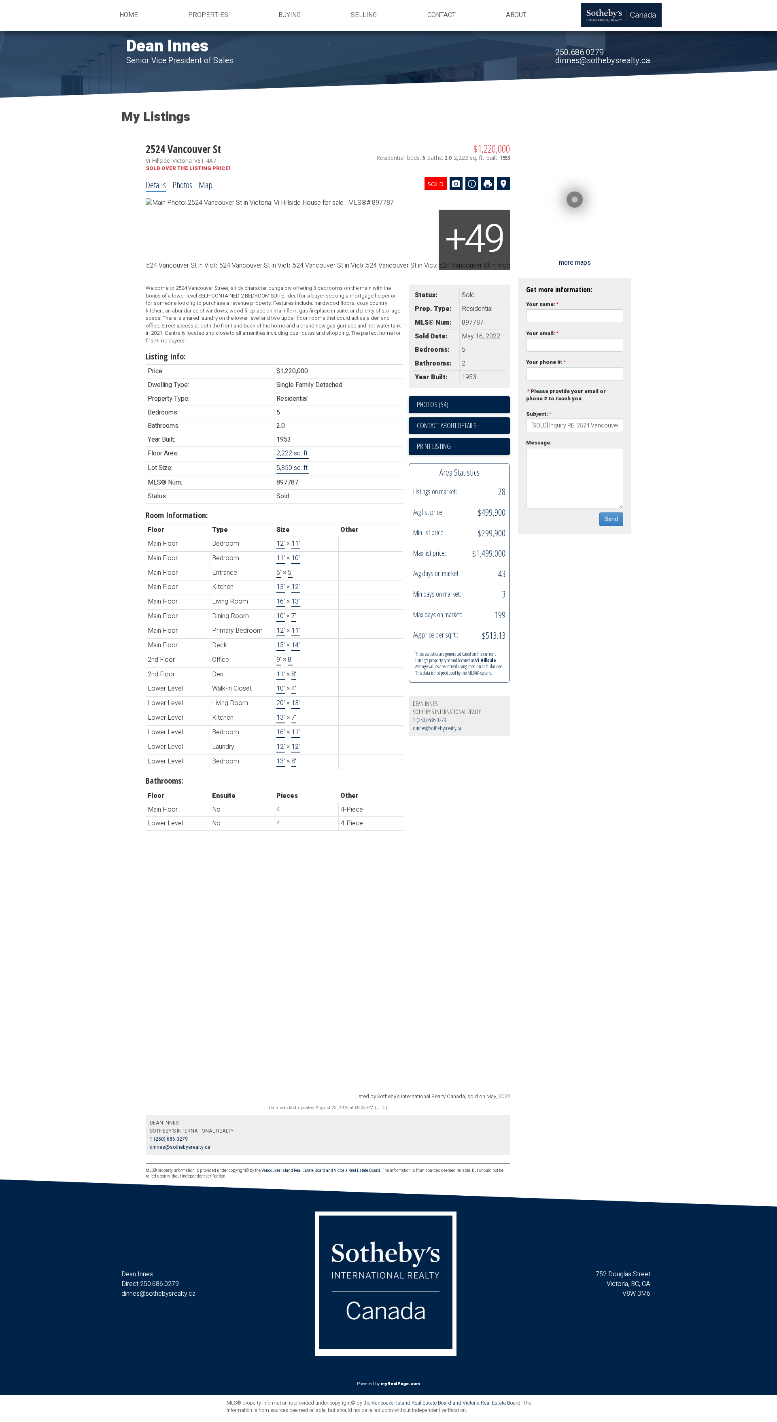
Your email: (540, 333)
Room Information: (177, 515)
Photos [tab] (182, 185)
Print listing (434, 446)
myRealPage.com (400, 1383)
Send (611, 519)
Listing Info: (166, 356)
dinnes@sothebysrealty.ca (602, 60)
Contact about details (447, 425)
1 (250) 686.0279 (429, 720)
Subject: (537, 414)
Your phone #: (544, 362)
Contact (441, 15)
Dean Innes (167, 46)
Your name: (540, 304)
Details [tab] (156, 185)
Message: (539, 442)
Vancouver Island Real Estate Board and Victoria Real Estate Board (320, 1170)
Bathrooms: (164, 780)
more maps (575, 263)
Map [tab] (205, 185)
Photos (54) (432, 404)
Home (128, 15)
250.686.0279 (579, 52)
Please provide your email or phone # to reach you (566, 395)
